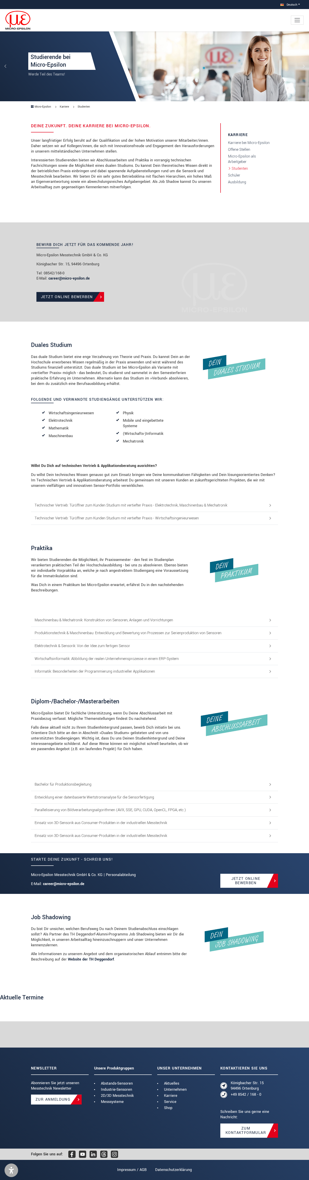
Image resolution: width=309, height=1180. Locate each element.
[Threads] (103, 1154)
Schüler (234, 175)
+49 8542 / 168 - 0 (246, 1094)
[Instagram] (114, 1154)
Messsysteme (112, 1101)
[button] (11, 1170)
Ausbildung (237, 182)
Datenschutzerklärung (173, 1169)
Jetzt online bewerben (245, 881)
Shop (168, 1107)
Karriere (170, 1095)
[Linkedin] (93, 1154)
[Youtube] (82, 1154)
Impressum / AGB (132, 1169)
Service (170, 1101)
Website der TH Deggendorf (91, 959)
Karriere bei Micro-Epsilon (249, 142)
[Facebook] (72, 1154)
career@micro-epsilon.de (69, 278)
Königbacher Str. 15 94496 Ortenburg (247, 1085)
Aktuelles (171, 1083)
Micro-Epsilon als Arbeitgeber (242, 159)
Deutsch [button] (291, 4)
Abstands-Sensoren (117, 1083)
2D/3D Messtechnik (117, 1095)
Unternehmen (175, 1089)
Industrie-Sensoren (116, 1089)
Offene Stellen (239, 149)
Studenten (240, 168)
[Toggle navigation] (297, 20)
